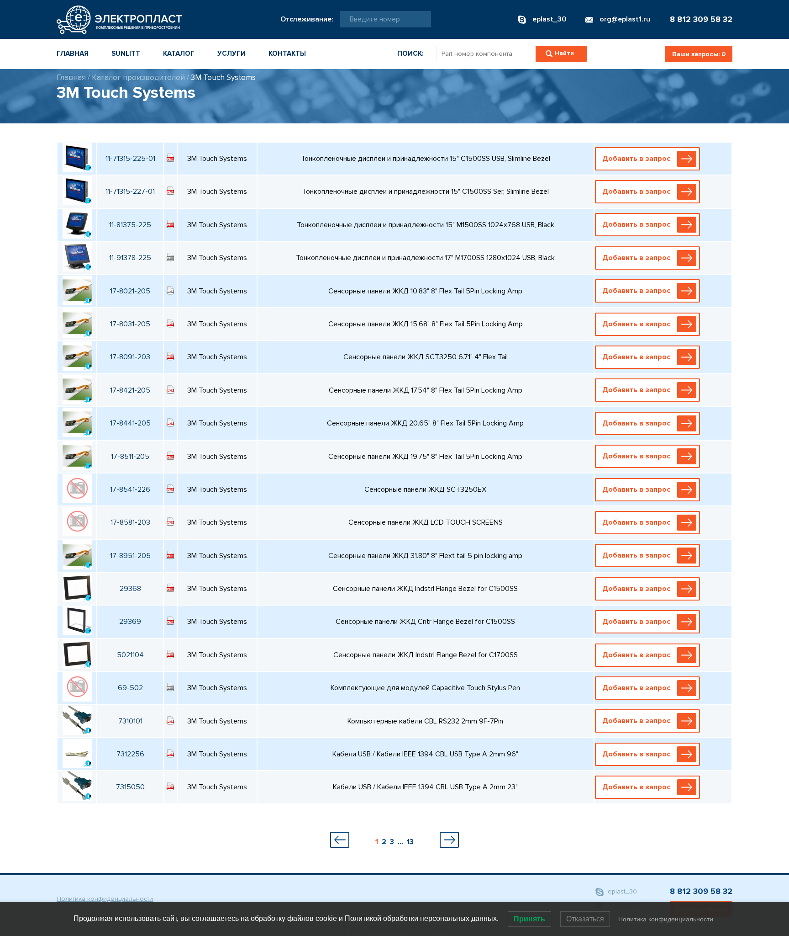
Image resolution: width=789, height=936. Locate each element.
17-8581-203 (130, 522)
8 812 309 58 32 (701, 19)
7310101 (130, 721)
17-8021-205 (130, 291)
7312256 (130, 754)
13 (410, 841)
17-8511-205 (130, 456)
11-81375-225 (130, 224)
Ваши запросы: (699, 54)
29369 (130, 621)
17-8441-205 (130, 423)
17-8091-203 (130, 357)
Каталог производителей (138, 77)
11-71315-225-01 (130, 158)
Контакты (287, 53)
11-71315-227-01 (130, 191)
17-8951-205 (130, 555)
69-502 (130, 687)
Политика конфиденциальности (105, 899)
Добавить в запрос (636, 158)
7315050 (130, 787)
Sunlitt (125, 53)
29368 (130, 588)
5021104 (130, 654)
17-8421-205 (130, 390)
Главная (73, 53)
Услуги (231, 53)
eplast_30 (621, 891)
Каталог (179, 53)
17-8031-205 (130, 324)
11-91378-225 (130, 257)
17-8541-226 (130, 489)
